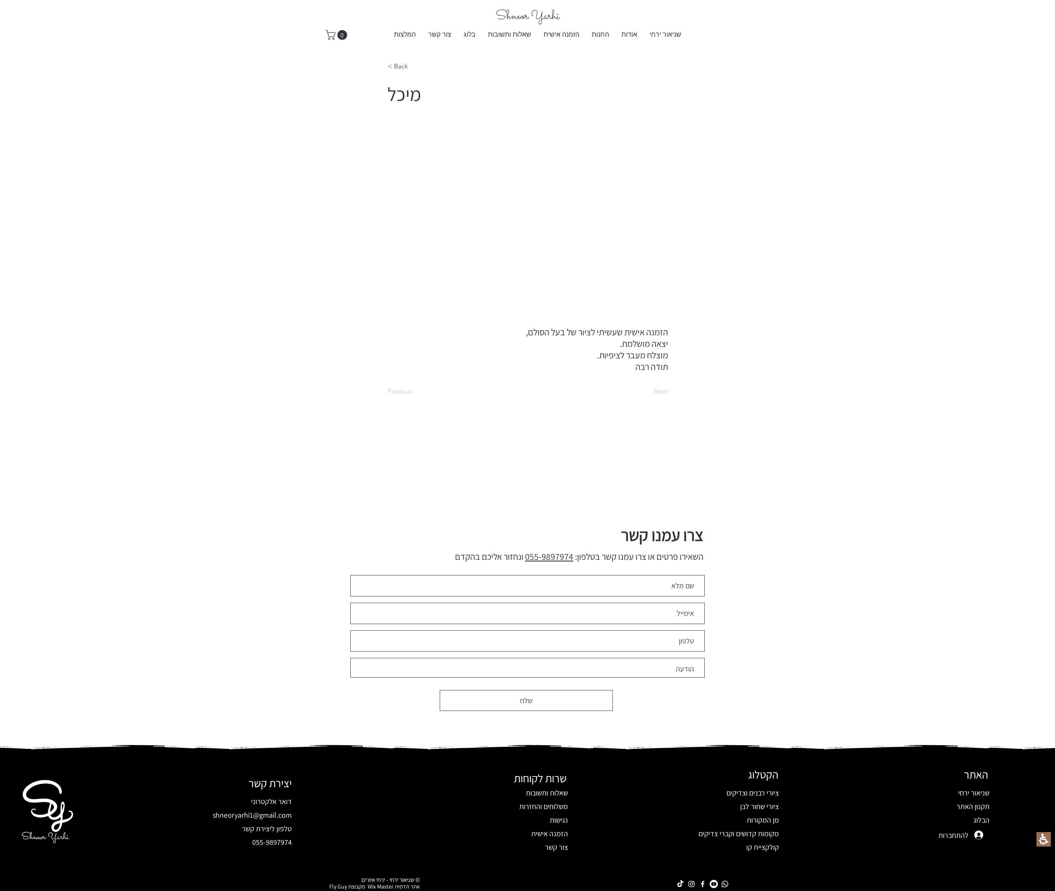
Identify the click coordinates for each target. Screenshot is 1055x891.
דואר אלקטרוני (271, 801)
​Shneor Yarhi (527, 16)
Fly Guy (338, 886)
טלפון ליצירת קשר (267, 828)
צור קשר (556, 847)
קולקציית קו (762, 847)
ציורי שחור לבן (759, 806)
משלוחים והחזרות (543, 806)
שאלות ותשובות (547, 792)
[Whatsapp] (725, 884)
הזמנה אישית (549, 833)
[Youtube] (714, 884)
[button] (600, 35)
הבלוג (981, 820)
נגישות (559, 820)
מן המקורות (763, 820)
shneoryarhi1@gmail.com (252, 815)
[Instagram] (691, 884)
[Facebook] (703, 884)
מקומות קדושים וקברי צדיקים (739, 833)
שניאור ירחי (973, 792)
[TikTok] (680, 884)
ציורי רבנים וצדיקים (753, 792)
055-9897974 (549, 556)
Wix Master (379, 886)
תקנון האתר (973, 806)
